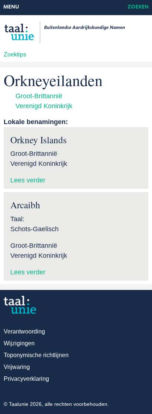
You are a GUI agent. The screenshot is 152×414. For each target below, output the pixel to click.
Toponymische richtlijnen (36, 355)
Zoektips (15, 54)
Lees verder (27, 180)
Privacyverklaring (26, 379)
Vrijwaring (17, 367)
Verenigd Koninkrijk (43, 106)
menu (11, 7)
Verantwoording (24, 331)
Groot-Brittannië (38, 96)
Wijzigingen (19, 343)
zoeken (138, 7)
